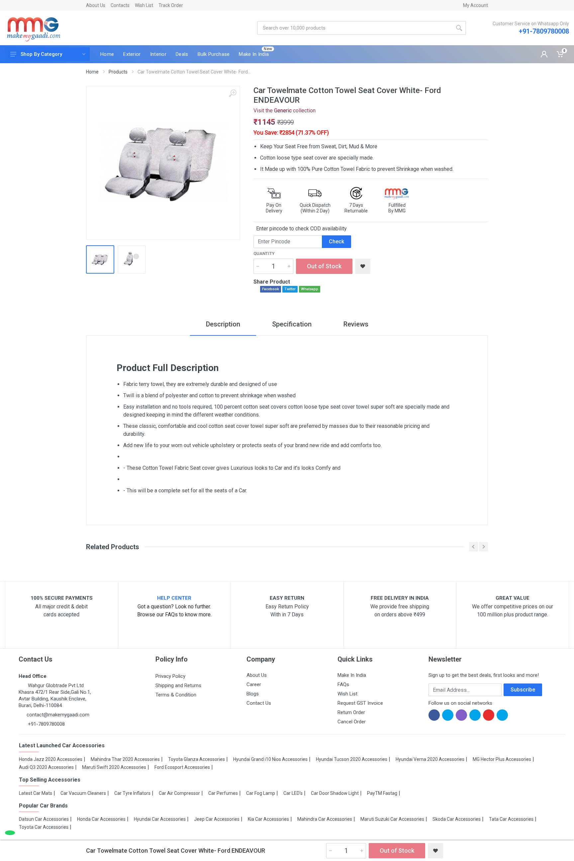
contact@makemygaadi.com (58, 715)
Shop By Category (41, 54)
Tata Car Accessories (511, 819)
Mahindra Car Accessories (324, 819)
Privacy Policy (170, 676)
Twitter (290, 289)
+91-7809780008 (544, 31)
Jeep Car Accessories (216, 819)
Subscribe (523, 689)
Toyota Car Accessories (43, 827)
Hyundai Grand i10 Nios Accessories (270, 759)
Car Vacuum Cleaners (83, 793)
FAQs (343, 684)
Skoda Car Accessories (456, 819)
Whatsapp (309, 289)
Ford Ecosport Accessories (182, 767)
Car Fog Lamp (260, 793)
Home (92, 71)
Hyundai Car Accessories (160, 819)
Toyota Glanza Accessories (196, 759)
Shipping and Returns (178, 685)
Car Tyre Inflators (132, 793)
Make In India (351, 675)
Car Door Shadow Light (335, 793)
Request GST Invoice (360, 703)
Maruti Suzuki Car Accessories (392, 819)
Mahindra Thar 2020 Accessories (125, 759)
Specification (292, 324)
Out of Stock (324, 266)
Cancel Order (351, 722)
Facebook (270, 289)
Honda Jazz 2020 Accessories (50, 759)
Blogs (252, 694)
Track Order (170, 5)
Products (118, 71)
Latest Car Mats (35, 793)
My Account (475, 5)
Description (223, 324)
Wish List (144, 5)
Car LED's (293, 793)
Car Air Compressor (179, 793)
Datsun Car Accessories (44, 819)
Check (336, 241)
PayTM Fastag (382, 793)
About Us (95, 5)
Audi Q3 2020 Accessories (46, 767)
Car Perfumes (223, 793)
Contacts (120, 5)
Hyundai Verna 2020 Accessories (430, 759)
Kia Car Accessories (268, 819)
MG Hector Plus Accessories (502, 759)
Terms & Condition (175, 695)
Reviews (355, 324)
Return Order (351, 712)
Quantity (264, 253)
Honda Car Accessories (101, 819)
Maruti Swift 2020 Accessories (114, 767)
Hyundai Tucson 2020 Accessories (351, 759)
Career (253, 684)
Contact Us (258, 703)
